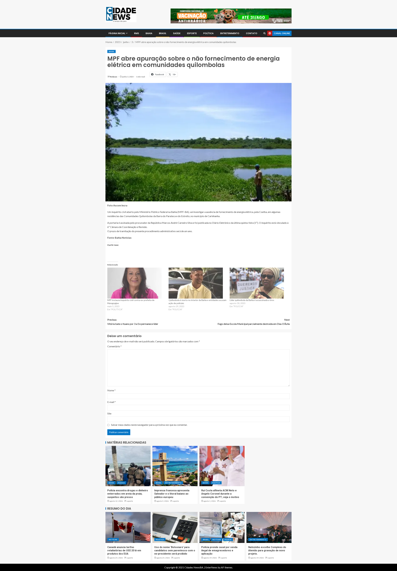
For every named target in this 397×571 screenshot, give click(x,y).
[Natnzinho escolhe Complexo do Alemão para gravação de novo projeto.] (269, 527)
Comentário (114, 346)
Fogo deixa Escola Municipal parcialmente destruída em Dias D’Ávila (254, 321)
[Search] (264, 33)
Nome (111, 390)
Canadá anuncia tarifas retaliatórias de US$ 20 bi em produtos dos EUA (124, 550)
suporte (129, 501)
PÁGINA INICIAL (117, 33)
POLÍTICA (208, 33)
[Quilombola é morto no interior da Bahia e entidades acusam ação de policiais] (198, 283)
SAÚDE (176, 33)
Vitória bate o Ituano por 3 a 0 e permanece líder (132, 321)
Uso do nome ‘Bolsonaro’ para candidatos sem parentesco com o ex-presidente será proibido (174, 550)
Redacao (114, 77)
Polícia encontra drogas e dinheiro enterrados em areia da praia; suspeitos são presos (127, 494)
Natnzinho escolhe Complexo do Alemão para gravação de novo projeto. (267, 550)
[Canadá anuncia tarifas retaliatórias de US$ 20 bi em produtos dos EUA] (128, 527)
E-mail (111, 401)
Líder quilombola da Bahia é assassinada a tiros (252, 300)
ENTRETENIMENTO (229, 33)
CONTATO (251, 33)
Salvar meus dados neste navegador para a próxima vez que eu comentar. (149, 424)
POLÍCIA (121, 483)
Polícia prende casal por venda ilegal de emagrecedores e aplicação (219, 550)
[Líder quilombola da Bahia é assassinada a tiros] (259, 283)
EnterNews (211, 567)
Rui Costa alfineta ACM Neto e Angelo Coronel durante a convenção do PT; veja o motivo (220, 494)
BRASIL (162, 33)
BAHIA (149, 33)
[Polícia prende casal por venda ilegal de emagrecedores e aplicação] (222, 527)
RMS (136, 33)
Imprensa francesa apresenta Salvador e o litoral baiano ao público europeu (171, 494)
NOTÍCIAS (113, 539)
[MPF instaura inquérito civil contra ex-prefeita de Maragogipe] (136, 283)
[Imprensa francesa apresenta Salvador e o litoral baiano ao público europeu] (175, 466)
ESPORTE (192, 33)
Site (109, 413)
